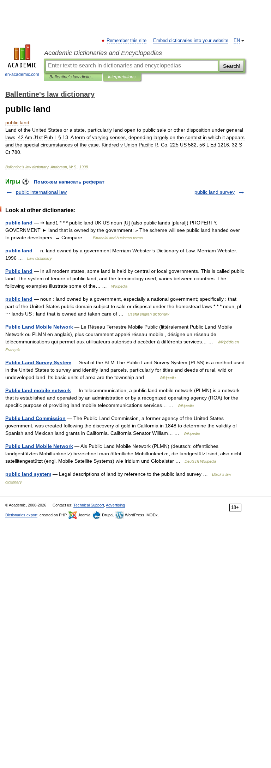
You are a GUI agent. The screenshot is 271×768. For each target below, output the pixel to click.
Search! (231, 66)
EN (237, 40)
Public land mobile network (38, 390)
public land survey (214, 192)
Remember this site (126, 40)
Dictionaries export (21, 515)
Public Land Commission (35, 418)
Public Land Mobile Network (39, 327)
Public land (18, 271)
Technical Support (88, 505)
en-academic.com (22, 74)
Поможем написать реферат (69, 182)
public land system (28, 474)
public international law (41, 192)
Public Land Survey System (38, 362)
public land (18, 223)
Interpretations (122, 76)
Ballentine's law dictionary (73, 76)
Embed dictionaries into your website (190, 40)
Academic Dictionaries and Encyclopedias (103, 52)
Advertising (115, 505)
